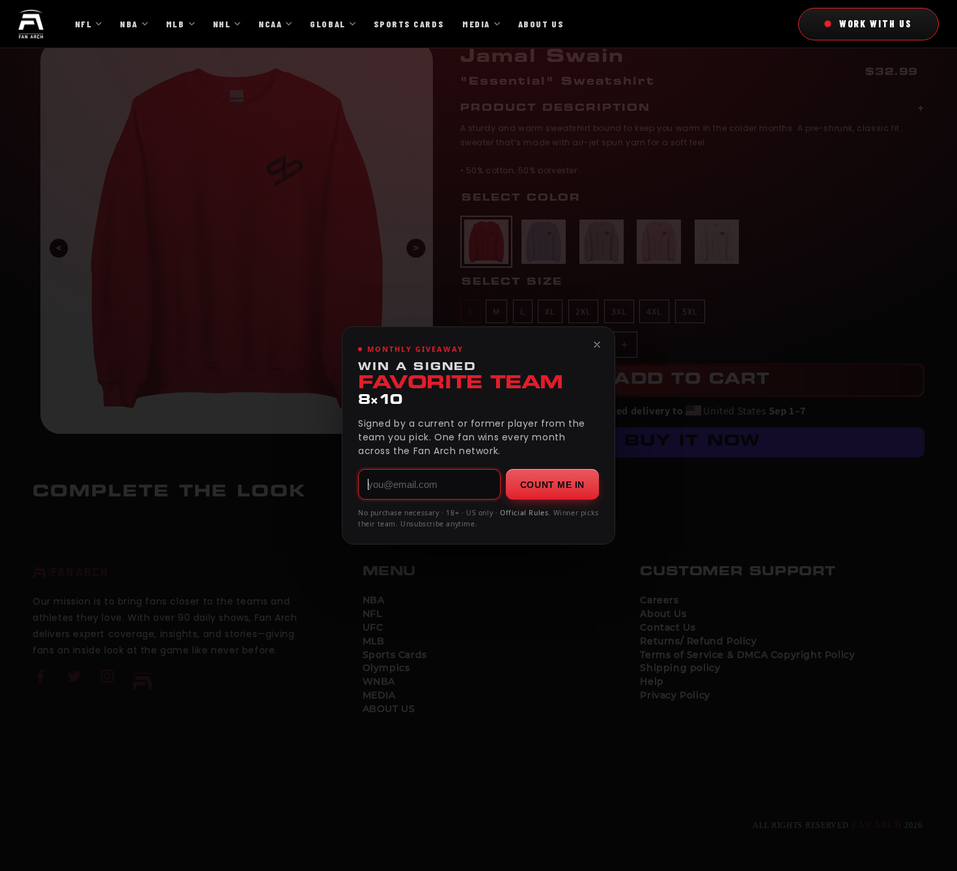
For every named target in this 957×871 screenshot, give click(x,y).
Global (327, 23)
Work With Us (875, 23)
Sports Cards (409, 23)
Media (476, 23)
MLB (175, 23)
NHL (222, 23)
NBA (129, 23)
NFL (83, 23)
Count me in (552, 484)
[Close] (597, 345)
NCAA (270, 23)
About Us (541, 23)
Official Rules (524, 512)
